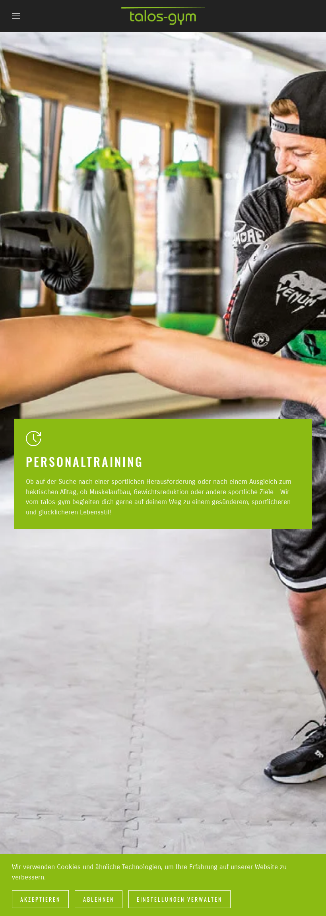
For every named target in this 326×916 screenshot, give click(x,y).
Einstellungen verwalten (179, 899)
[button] (16, 16)
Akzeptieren (40, 899)
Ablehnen (98, 899)
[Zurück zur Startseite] (163, 16)
